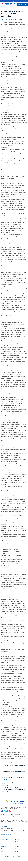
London (17, 846)
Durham (17, 839)
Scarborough (4, 839)
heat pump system (12, 752)
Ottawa (16, 844)
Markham (3, 837)
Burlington (3, 851)
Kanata (16, 851)
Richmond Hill (18, 837)
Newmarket (4, 844)
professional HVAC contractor (16, 432)
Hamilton (17, 848)
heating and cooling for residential (16, 70)
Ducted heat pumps (6, 22)
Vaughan (17, 841)
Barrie (2, 848)
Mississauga (4, 841)
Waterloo (3, 846)
